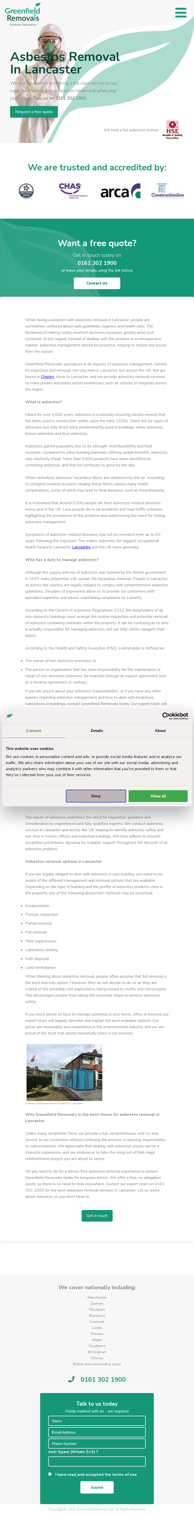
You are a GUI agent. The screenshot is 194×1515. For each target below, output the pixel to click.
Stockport (97, 1309)
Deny (96, 796)
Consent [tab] (33, 730)
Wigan (97, 1339)
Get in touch (97, 1216)
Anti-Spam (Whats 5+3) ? (74, 1452)
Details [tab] (97, 730)
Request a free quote (34, 112)
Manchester (97, 1297)
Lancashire (81, 547)
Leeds (97, 1327)
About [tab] (160, 730)
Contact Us (97, 283)
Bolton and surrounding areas (97, 1364)
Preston (97, 1333)
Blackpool (97, 1315)
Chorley (47, 377)
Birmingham (97, 1352)
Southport (97, 1346)
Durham (97, 1303)
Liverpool (97, 1321)
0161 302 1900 (71, 98)
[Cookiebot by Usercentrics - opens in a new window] (166, 716)
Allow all (158, 796)
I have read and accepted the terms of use (97, 1475)
